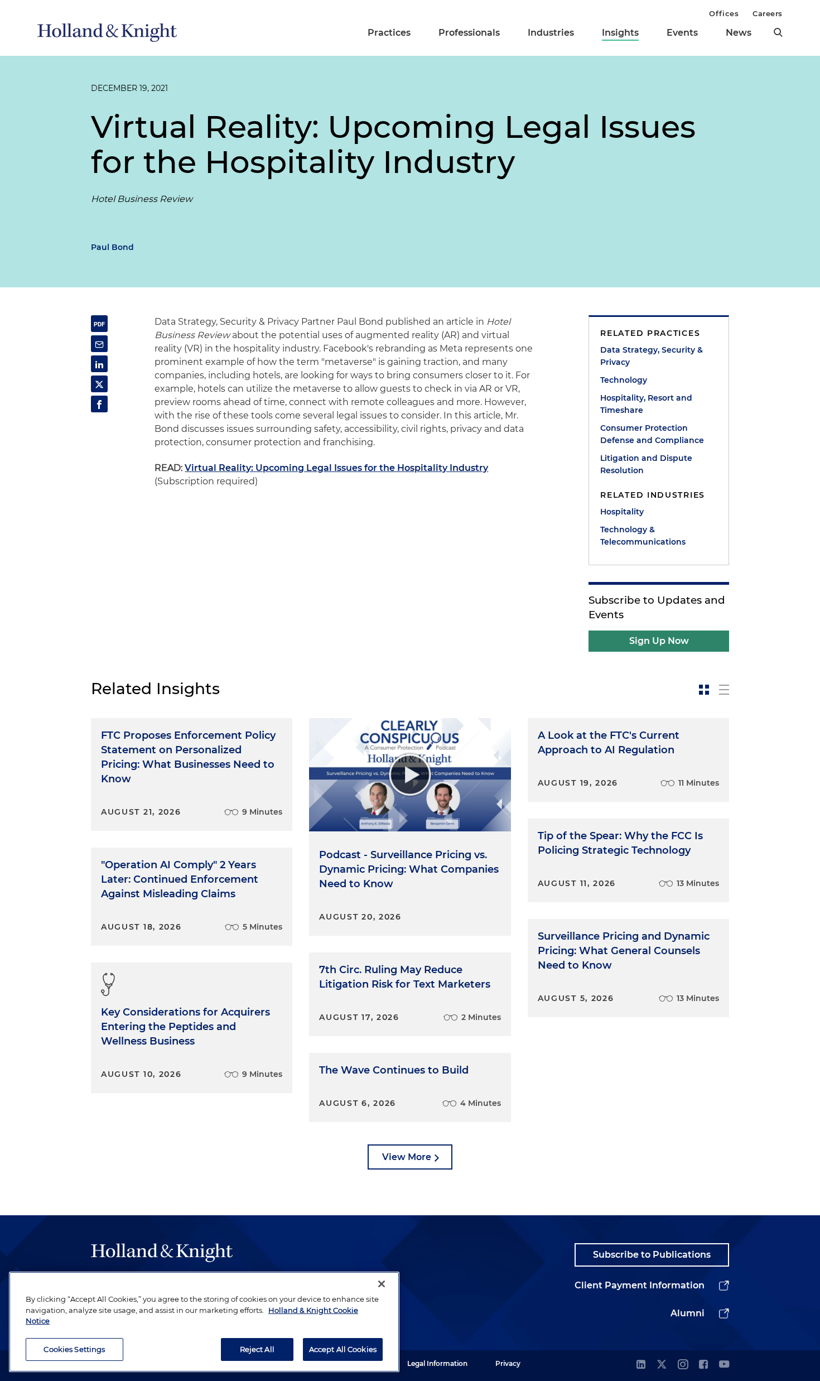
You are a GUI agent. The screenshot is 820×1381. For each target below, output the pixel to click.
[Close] (381, 1284)
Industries (551, 32)
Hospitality (622, 512)
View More (406, 1157)
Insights (620, 32)
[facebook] (703, 1365)
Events (682, 32)
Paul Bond (112, 247)
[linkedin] (640, 1365)
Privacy (507, 1363)
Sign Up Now (659, 641)
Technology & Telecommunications (643, 536)
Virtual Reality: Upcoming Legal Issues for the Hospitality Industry (336, 468)
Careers (768, 13)
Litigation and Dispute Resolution (646, 464)
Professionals (469, 32)
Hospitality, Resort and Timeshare (646, 404)
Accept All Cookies (343, 1348)
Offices (724, 13)
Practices (389, 32)
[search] (778, 32)
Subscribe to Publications (652, 1254)
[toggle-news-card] (704, 690)
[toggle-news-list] (724, 690)
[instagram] (683, 1365)
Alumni (688, 1313)
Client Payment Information (640, 1285)
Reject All (257, 1348)
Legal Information (437, 1363)
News (738, 32)
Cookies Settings (74, 1348)
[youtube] (724, 1365)
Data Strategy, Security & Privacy (651, 356)
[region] (204, 1322)
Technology (623, 380)
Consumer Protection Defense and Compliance (652, 434)
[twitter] (662, 1365)
